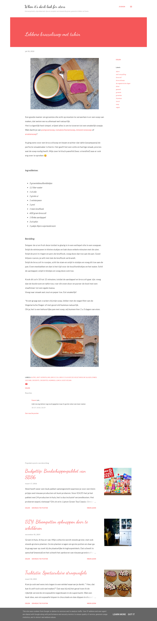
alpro (117, 71)
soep (117, 104)
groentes (119, 95)
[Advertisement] (61, 435)
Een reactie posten (32, 413)
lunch (118, 101)
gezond (118, 89)
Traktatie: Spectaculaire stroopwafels (56, 572)
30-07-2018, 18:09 (38, 408)
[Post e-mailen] (26, 385)
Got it (131, 614)
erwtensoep (31, 134)
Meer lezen (91, 508)
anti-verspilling (121, 74)
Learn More (119, 614)
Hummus (119, 98)
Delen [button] (118, 59)
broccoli (118, 77)
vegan (118, 107)
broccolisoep (120, 80)
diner (117, 86)
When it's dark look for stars (45, 6)
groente (118, 92)
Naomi (34, 400)
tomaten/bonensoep (65, 129)
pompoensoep (48, 129)
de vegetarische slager (123, 83)
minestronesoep (84, 129)
